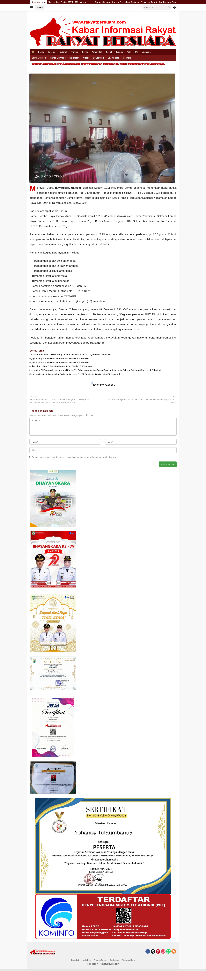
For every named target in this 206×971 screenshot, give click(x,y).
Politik (85, 52)
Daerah (51, 52)
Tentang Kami (128, 960)
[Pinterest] (158, 951)
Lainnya (145, 52)
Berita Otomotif (39, 58)
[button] (169, 7)
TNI (136, 52)
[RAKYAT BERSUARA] (103, 29)
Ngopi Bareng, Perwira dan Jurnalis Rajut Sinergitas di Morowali (59, 358)
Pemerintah (97, 52)
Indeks (40, 7)
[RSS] (173, 951)
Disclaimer (114, 960)
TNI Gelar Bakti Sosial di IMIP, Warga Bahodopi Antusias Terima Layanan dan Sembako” (70, 354)
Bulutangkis (98, 58)
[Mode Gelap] (174, 7)
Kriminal (74, 52)
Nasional (63, 52)
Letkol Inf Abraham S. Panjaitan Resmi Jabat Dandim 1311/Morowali (60, 366)
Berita (41, 52)
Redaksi (75, 960)
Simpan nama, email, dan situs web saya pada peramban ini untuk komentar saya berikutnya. (74, 457)
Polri (129, 52)
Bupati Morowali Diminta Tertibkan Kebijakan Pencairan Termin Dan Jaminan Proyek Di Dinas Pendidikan (102, 2)
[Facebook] (147, 951)
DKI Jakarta (113, 58)
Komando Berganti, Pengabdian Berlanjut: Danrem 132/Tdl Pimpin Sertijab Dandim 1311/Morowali (74, 374)
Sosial (109, 52)
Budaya (119, 52)
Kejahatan (74, 58)
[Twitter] (153, 951)
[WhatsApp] (168, 951)
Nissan (86, 58)
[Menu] (32, 7)
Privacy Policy (100, 960)
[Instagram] (163, 951)
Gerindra (127, 58)
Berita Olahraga (58, 58)
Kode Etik (86, 960)
